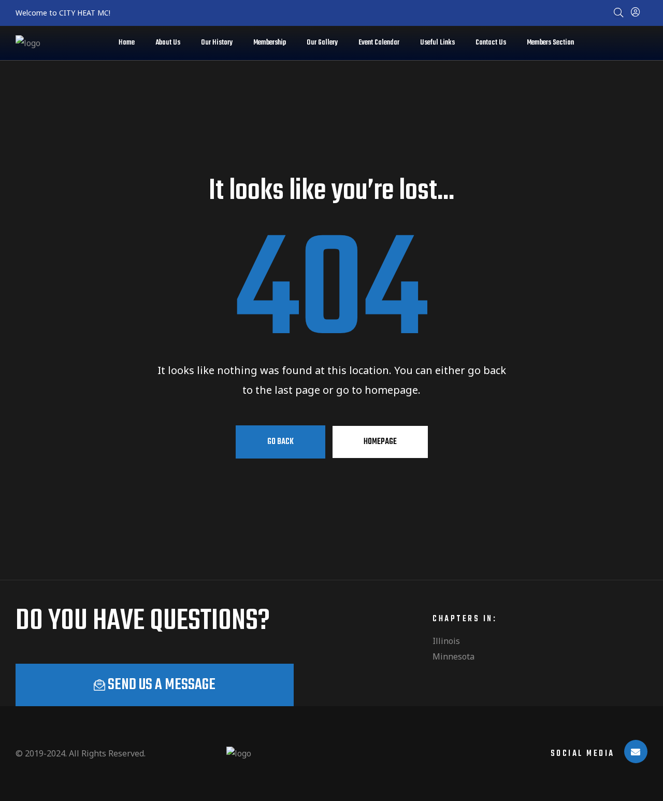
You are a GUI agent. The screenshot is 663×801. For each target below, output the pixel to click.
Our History (217, 43)
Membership (269, 43)
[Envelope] (635, 751)
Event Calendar (378, 43)
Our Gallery (322, 43)
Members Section (550, 43)
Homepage (380, 442)
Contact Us (490, 43)
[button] (155, 685)
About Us (167, 43)
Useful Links (437, 43)
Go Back (280, 442)
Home (127, 43)
